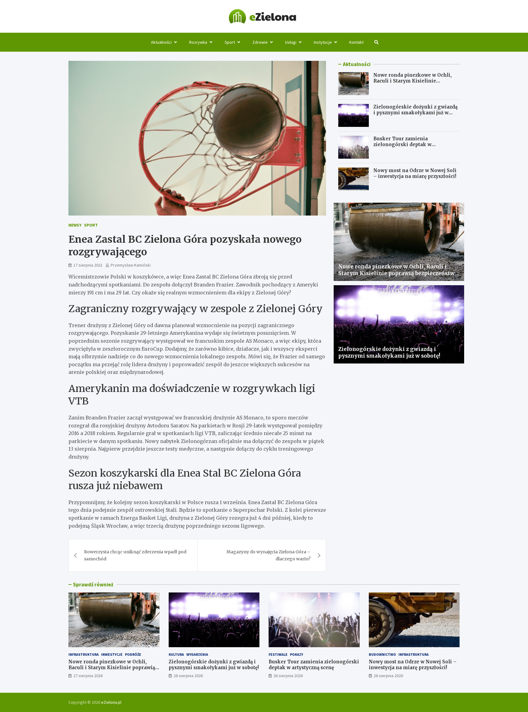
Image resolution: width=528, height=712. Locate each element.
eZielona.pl (111, 702)
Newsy (75, 225)
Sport (230, 42)
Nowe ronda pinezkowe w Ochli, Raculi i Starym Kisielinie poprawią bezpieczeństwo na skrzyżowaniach (412, 84)
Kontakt (356, 42)
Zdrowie (260, 42)
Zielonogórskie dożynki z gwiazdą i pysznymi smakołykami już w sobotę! (415, 113)
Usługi (290, 42)
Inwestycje (112, 654)
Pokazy (296, 654)
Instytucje (323, 42)
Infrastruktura (83, 654)
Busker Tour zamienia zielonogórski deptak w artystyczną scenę (402, 144)
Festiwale (278, 654)
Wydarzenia (197, 654)
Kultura (176, 654)
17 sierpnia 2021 (88, 265)
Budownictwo (382, 654)
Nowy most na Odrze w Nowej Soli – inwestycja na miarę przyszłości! (415, 173)
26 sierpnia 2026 (188, 675)
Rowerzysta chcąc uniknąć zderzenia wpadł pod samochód (135, 555)
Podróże (133, 654)
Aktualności (161, 42)
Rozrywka (198, 42)
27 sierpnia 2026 (88, 675)
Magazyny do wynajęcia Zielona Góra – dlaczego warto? (268, 555)
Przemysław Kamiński (131, 265)
